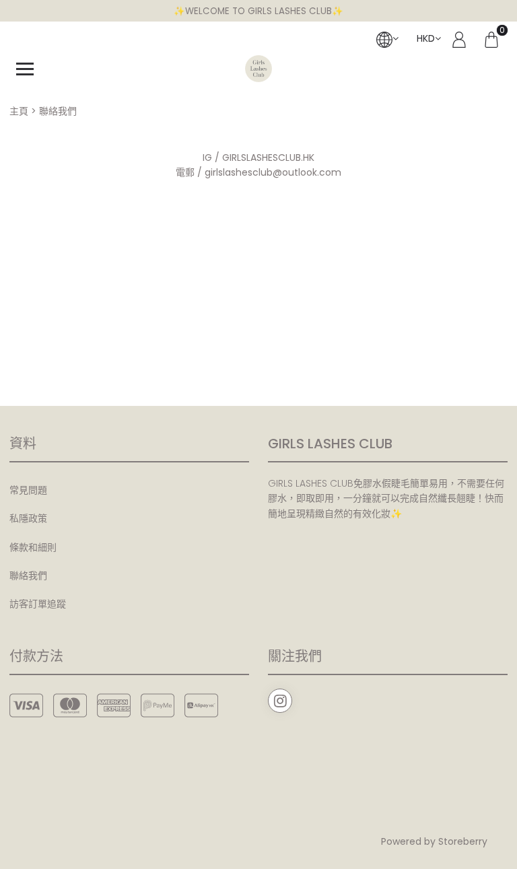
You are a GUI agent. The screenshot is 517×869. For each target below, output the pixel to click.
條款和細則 (33, 547)
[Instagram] (280, 701)
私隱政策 (28, 518)
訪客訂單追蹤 (37, 604)
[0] (491, 38)
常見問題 (28, 490)
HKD (426, 38)
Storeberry (462, 841)
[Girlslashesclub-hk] (258, 68)
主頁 (18, 111)
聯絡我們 (28, 575)
